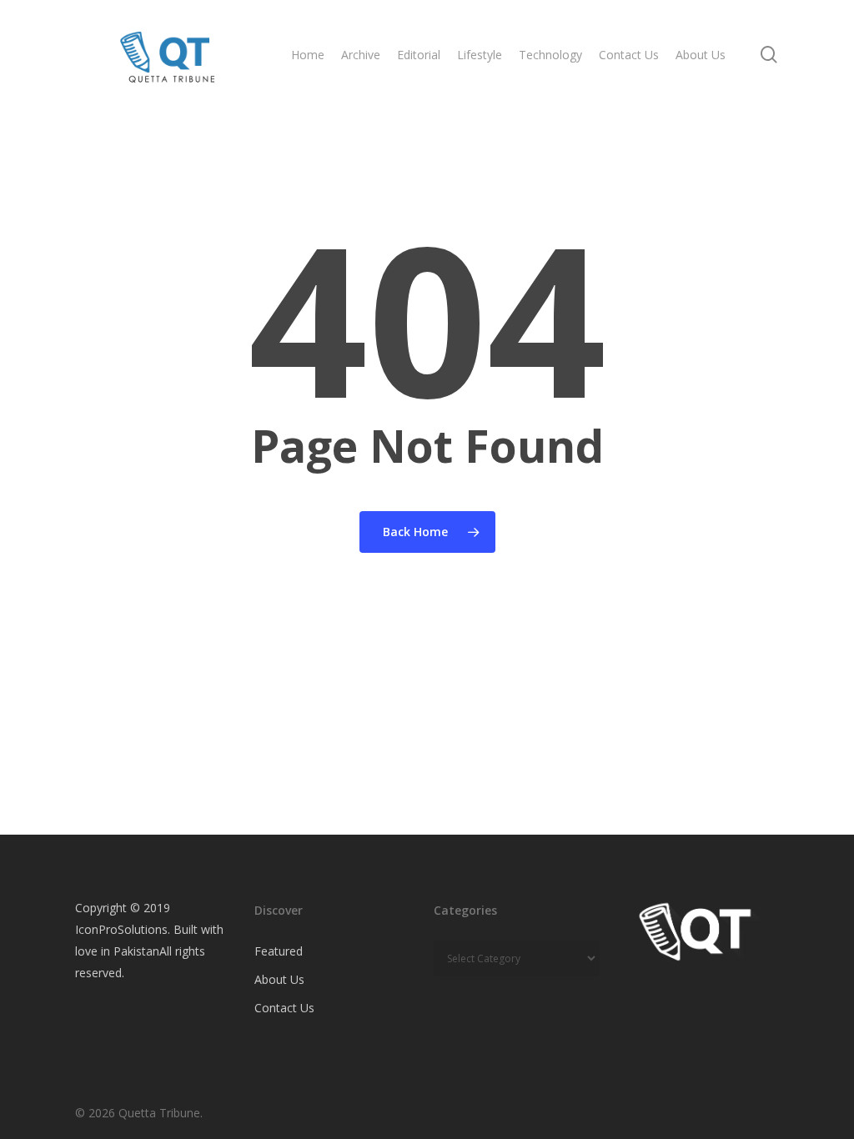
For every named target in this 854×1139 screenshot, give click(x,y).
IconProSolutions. (122, 929)
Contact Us (284, 1008)
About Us (279, 979)
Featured (278, 951)
